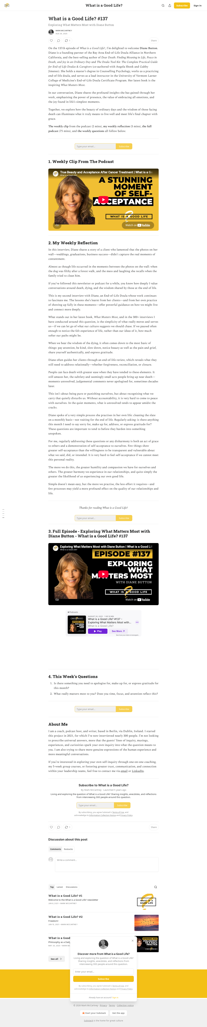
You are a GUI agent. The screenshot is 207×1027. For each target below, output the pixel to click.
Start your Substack (95, 1013)
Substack (88, 1020)
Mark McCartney (64, 31)
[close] (132, 940)
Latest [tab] (60, 887)
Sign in (198, 5)
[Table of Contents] (3, 514)
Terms (112, 1005)
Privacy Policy (126, 988)
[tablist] (61, 849)
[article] (103, 901)
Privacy (103, 1005)
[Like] (51, 41)
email (124, 771)
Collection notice (125, 1005)
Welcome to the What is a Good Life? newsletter (73, 899)
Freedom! (53, 920)
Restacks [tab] (68, 849)
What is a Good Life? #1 (65, 895)
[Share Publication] (170, 5)
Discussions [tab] (71, 887)
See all (54, 958)
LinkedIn (138, 771)
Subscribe (182, 5)
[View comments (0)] (59, 41)
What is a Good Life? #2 (65, 917)
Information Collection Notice (102, 988)
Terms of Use (118, 985)
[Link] (44, 161)
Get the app (118, 1013)
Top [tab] (52, 887)
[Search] (163, 5)
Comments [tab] (55, 849)
